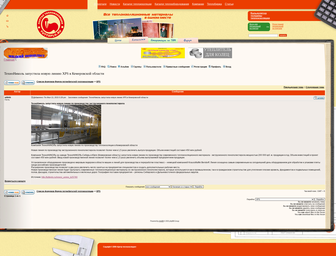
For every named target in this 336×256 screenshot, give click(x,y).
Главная (9, 59)
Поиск (113, 67)
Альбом (125, 67)
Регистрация (200, 67)
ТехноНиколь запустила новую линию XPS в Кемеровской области (54, 73)
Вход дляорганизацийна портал (255, 26)
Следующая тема (315, 87)
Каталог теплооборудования (172, 3)
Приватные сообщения (178, 67)
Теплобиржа (214, 3)
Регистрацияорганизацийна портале (278, 26)
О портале (100, 3)
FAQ (103, 67)
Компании (198, 3)
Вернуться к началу (15, 181)
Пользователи (153, 67)
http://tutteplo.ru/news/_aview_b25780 (59, 177)
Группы (137, 67)
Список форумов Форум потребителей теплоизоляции (65, 81)
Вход (228, 67)
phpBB (161, 221)
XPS (98, 81)
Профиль (216, 67)
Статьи (229, 3)
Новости (115, 3)
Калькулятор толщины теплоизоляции (260, 15)
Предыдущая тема (293, 87)
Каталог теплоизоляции (137, 3)
